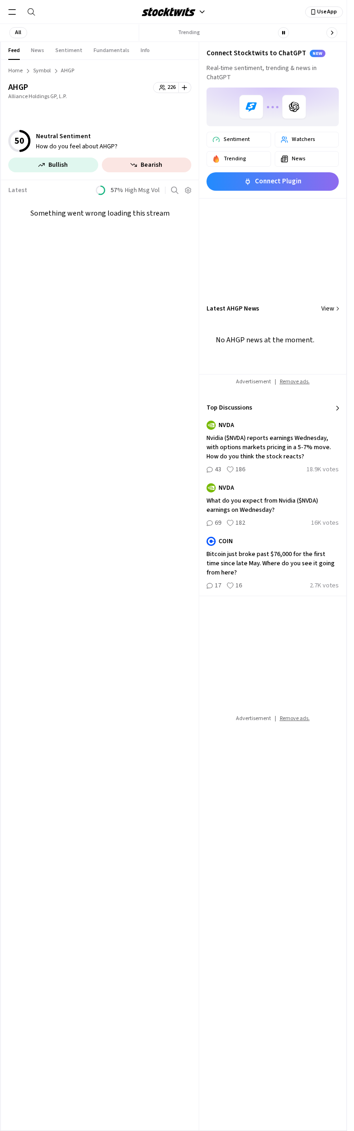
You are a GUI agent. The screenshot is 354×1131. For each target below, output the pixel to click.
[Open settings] (188, 190)
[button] (18, 32)
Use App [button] (327, 12)
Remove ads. (295, 382)
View (327, 308)
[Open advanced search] (174, 190)
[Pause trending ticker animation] (283, 32)
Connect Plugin (278, 181)
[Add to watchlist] (185, 87)
